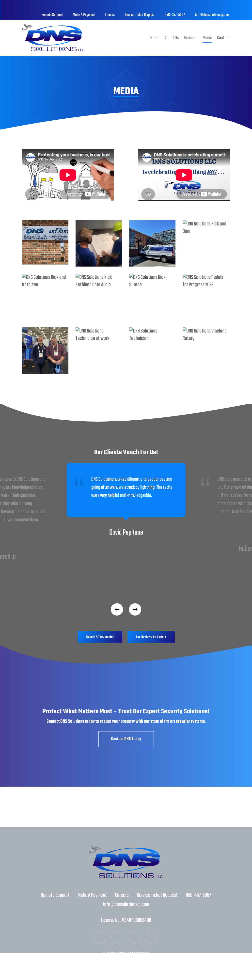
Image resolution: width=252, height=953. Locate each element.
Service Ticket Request (157, 895)
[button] (100, 637)
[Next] (135, 609)
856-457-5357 (198, 895)
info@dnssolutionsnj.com (126, 904)
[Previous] (117, 609)
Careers (122, 895)
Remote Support (55, 895)
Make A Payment (92, 895)
